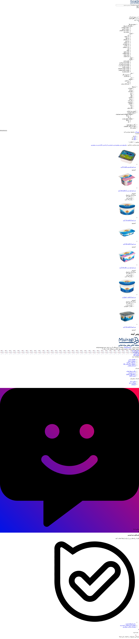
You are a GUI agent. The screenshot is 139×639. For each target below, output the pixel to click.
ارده (128, 82)
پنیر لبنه (127, 41)
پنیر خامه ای (126, 44)
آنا (135, 136)
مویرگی (137, 132)
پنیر (128, 35)
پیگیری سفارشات (131, 124)
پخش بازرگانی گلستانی (130, 126)
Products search (135, 5)
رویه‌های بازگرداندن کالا (129, 364)
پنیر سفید (126, 36)
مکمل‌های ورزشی (128, 25)
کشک (131, 57)
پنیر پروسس (126, 47)
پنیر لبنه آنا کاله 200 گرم (129, 244)
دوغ (132, 73)
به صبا (131, 99)
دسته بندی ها (132, 24)
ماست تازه (126, 61)
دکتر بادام (130, 108)
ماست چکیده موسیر (123, 70)
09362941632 (127, 347)
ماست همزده (125, 71)
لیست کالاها (132, 375)
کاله (135, 139)
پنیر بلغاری (126, 45)
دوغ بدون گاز (125, 74)
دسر (131, 77)
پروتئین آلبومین (125, 27)
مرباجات (127, 80)
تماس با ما (133, 127)
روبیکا (127, 115)
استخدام (133, 384)
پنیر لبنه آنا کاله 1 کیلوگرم (129, 297)
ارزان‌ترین (105, 145)
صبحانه (131, 79)
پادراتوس (130, 102)
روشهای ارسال (132, 361)
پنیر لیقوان (126, 42)
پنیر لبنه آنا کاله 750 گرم (129, 220)
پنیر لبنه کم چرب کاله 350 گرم (128, 267)
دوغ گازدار (126, 76)
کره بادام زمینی (125, 83)
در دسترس (94, 145)
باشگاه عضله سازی (127, 118)
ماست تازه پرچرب (124, 62)
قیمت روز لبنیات (131, 111)
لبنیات (131, 33)
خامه (128, 50)
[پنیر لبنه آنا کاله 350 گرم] (127, 324)
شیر (128, 48)
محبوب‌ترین (116, 145)
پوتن (131, 106)
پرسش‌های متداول (131, 374)
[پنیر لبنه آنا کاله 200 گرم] (127, 241)
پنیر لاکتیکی (126, 39)
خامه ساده (126, 51)
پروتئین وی (126, 32)
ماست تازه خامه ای (124, 64)
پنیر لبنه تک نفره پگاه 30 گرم (128, 167)
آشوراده (130, 91)
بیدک (131, 105)
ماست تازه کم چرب (124, 65)
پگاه (131, 96)
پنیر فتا (127, 38)
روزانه (131, 89)
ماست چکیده (125, 67)
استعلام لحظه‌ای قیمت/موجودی (124, 114)
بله (128, 117)
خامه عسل (126, 54)
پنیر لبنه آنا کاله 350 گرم (129, 327)
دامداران (130, 88)
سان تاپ (130, 100)
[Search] (137, 7)
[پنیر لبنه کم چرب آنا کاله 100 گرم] (127, 188)
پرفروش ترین (123, 145)
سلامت (131, 97)
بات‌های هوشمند (131, 112)
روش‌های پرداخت (131, 362)
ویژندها (134, 86)
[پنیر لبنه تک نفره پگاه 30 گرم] (127, 164)
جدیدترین (110, 145)
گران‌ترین (99, 145)
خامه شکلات (126, 53)
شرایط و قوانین (132, 365)
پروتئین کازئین (125, 28)
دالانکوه (131, 103)
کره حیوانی (126, 56)
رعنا (131, 94)
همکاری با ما (132, 383)
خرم (131, 93)
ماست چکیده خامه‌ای (123, 68)
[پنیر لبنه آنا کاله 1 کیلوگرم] (127, 294)
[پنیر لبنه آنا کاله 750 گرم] (127, 217)
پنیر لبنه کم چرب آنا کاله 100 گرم (127, 190)
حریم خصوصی (132, 372)
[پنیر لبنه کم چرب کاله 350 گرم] (127, 265)
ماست (131, 59)
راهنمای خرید (132, 359)
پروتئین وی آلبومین (124, 30)
